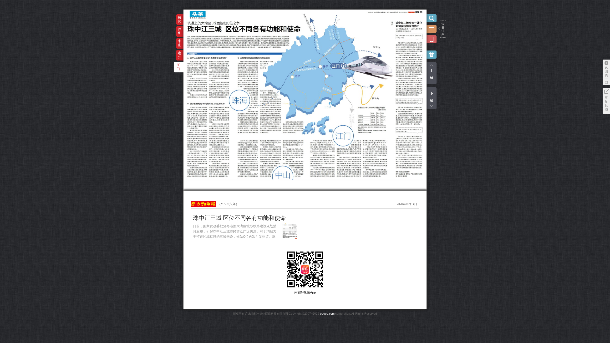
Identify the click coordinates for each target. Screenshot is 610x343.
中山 (179, 43)
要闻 (179, 19)
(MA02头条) (228, 204)
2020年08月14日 (407, 204)
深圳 (179, 31)
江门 (178, 67)
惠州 (179, 55)
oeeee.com (327, 313)
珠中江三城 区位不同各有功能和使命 (242, 218)
